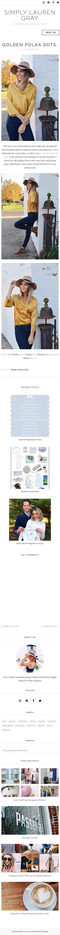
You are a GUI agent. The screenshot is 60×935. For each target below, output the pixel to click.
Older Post (49, 626)
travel (50, 726)
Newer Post (11, 626)
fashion (41, 721)
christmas (22, 721)
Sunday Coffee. (30, 838)
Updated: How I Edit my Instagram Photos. (30, 876)
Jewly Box (53, 354)
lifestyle (31, 726)
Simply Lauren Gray (30, 15)
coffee (33, 721)
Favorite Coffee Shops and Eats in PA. (30, 914)
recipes (41, 726)
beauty (12, 721)
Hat (34, 354)
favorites (52, 721)
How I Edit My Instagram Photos (30, 800)
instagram (20, 726)
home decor (7, 726)
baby (4, 721)
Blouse (4, 354)
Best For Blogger (43, 931)
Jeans (21, 354)
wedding (6, 730)
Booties (33, 358)
